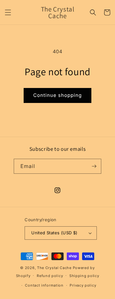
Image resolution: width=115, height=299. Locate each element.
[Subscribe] (94, 166)
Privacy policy (83, 285)
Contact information (44, 285)
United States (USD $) (54, 232)
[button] (8, 12)
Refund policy (50, 275)
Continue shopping (57, 95)
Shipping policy (84, 275)
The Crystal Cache (54, 268)
